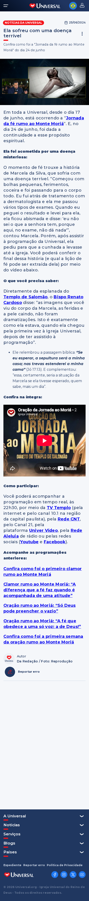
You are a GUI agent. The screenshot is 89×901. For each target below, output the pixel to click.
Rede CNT (69, 519)
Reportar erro (34, 865)
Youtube (29, 541)
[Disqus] (44, 745)
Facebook (54, 541)
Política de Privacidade (65, 865)
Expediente (12, 865)
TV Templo (59, 507)
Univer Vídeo (43, 530)
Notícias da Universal (23, 22)
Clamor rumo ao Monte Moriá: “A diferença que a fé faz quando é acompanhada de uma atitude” (39, 590)
